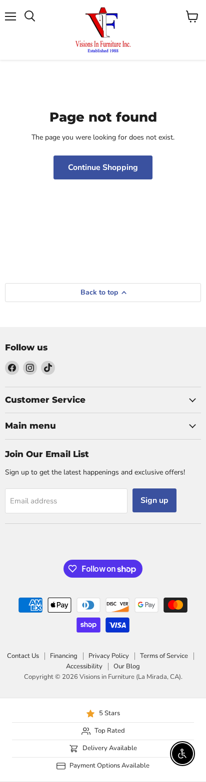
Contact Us (23, 655)
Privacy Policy (108, 655)
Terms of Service (164, 655)
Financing (64, 655)
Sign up (154, 500)
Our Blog (127, 666)
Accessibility (84, 666)
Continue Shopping (103, 167)
